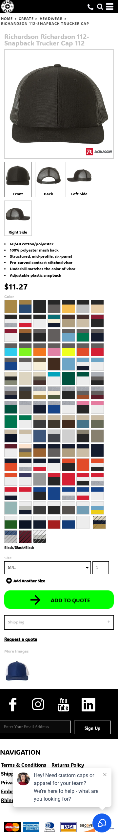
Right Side (18, 232)
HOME (7, 18)
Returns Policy (67, 764)
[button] (100, 6)
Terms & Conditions (23, 764)
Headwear (51, 18)
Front (18, 193)
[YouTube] (63, 704)
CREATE (26, 18)
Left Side (79, 193)
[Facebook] (12, 704)
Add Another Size (29, 580)
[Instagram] (38, 704)
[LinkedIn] (88, 704)
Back (48, 193)
